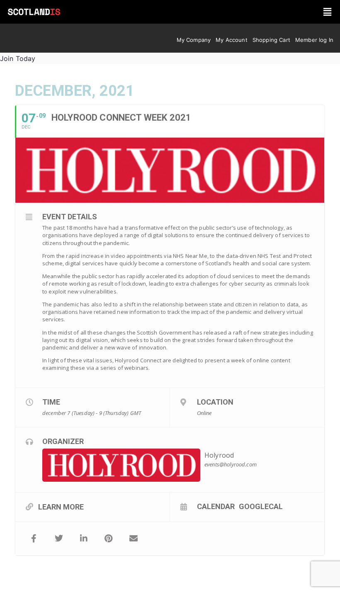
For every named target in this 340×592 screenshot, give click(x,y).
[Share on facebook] (34, 538)
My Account (232, 39)
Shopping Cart (271, 39)
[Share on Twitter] (59, 538)
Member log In (314, 39)
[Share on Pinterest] (108, 538)
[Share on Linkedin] (83, 538)
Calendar (216, 506)
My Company (194, 39)
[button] (328, 11)
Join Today (18, 58)
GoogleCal (261, 506)
